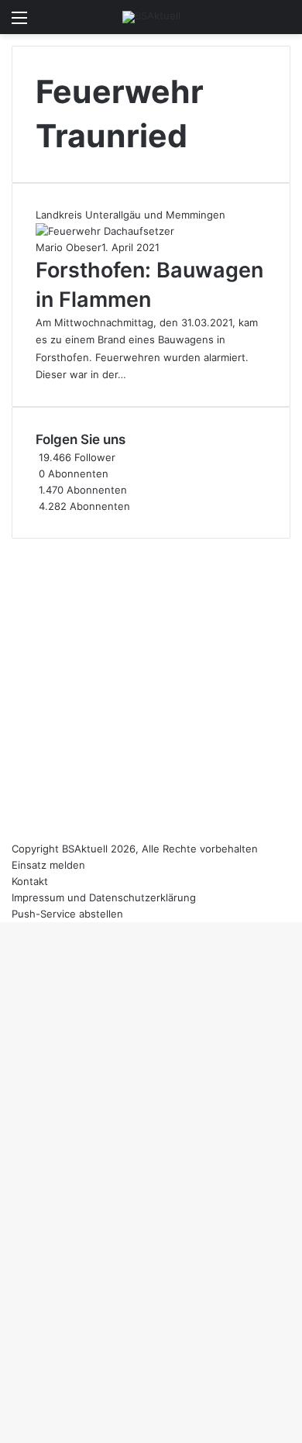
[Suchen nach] (282, 22)
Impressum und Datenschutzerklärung (104, 897)
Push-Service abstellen (67, 913)
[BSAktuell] (151, 17)
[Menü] (19, 22)
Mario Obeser (68, 247)
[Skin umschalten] (255, 22)
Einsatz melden (48, 865)
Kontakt (30, 881)
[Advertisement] (151, 690)
